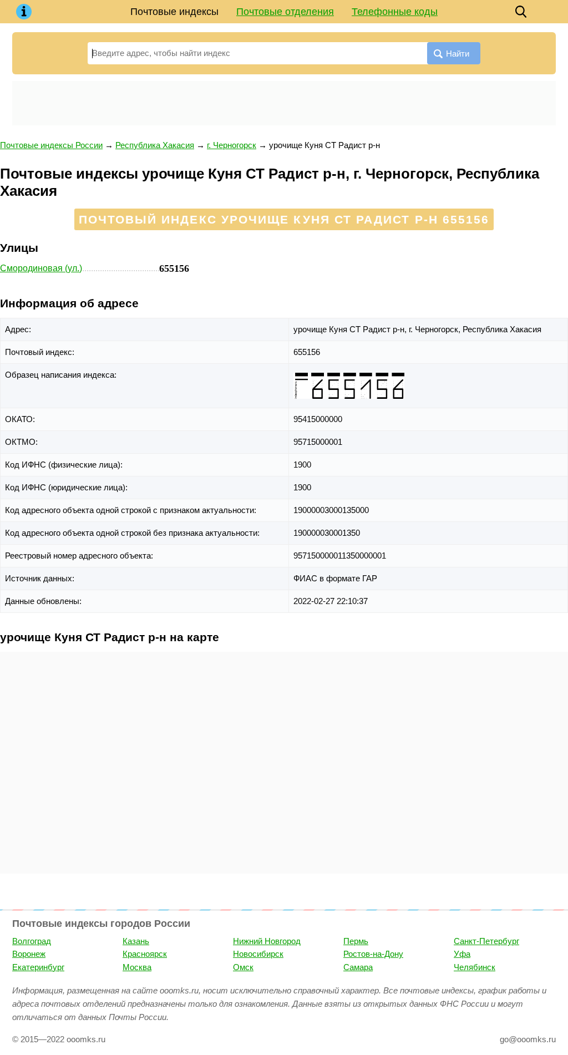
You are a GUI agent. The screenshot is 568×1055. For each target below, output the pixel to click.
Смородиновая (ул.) (41, 268)
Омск (243, 967)
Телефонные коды (395, 11)
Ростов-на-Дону (373, 953)
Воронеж (28, 953)
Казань (136, 941)
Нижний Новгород (267, 941)
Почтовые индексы (174, 11)
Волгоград (31, 941)
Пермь (355, 941)
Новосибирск (258, 953)
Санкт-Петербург (486, 941)
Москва (137, 967)
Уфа (462, 953)
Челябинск (474, 967)
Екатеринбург (38, 967)
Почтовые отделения (285, 11)
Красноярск (145, 953)
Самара (358, 967)
